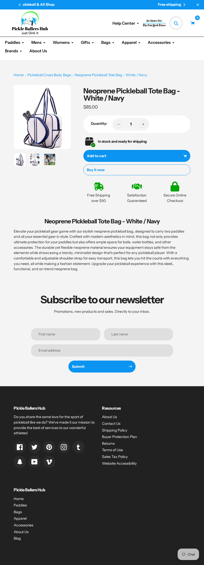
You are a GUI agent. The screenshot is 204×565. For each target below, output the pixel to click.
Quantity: (99, 123)
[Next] (184, 4)
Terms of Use (112, 450)
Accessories (23, 525)
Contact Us (111, 423)
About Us (109, 417)
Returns (108, 443)
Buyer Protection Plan (119, 437)
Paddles (20, 505)
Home (19, 75)
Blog (17, 538)
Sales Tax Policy (115, 456)
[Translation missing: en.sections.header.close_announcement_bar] (197, 4)
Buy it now (96, 170)
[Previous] (19, 4)
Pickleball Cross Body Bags (49, 75)
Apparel (20, 518)
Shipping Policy (114, 430)
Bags (18, 512)
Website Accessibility (119, 463)
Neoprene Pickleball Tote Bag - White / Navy (111, 75)
